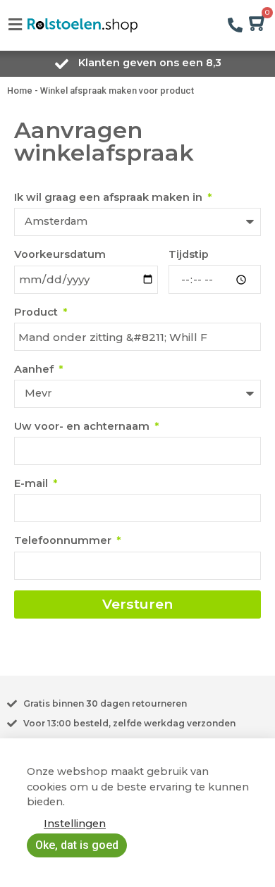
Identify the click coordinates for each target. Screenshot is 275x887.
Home (19, 90)
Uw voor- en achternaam (83, 426)
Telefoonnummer (64, 540)
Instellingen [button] (75, 823)
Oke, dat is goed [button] (76, 845)
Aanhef (35, 369)
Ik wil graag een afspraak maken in (109, 197)
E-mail (32, 483)
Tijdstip (189, 254)
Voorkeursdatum (60, 254)
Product (37, 312)
